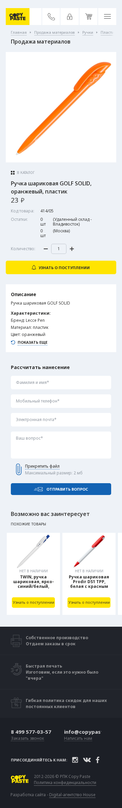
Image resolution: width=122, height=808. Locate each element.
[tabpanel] (33, 574)
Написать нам (78, 738)
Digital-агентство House (72, 795)
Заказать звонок (27, 738)
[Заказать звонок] (51, 16)
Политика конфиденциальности (65, 782)
